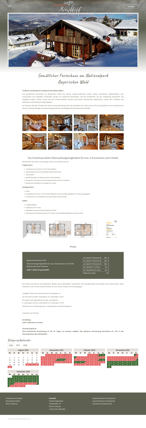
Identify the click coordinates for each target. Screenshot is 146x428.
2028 (25, 345)
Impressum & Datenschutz (102, 404)
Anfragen (131, 6)
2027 (18, 345)
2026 (11, 345)
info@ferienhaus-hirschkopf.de (103, 398)
